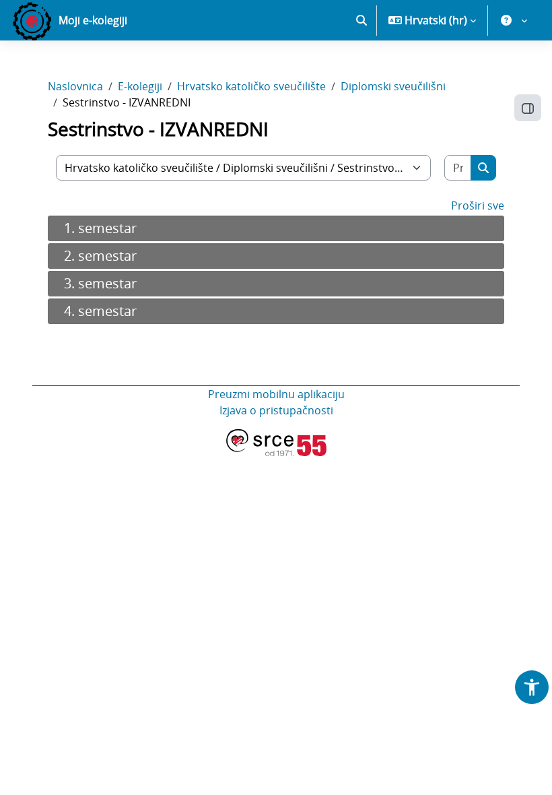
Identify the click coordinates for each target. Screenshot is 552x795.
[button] (361, 20)
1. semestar (100, 228)
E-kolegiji (140, 86)
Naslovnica (75, 86)
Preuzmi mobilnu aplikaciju (276, 394)
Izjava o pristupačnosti (276, 410)
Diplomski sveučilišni (393, 86)
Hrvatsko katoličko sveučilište (251, 86)
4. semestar (100, 311)
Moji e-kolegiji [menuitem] (93, 20)
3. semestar (100, 283)
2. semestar (100, 256)
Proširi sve (477, 205)
